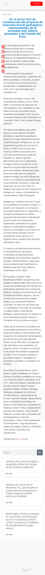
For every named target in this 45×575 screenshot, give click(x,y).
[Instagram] (3, 66)
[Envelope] (3, 51)
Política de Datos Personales (27, 570)
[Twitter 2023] (3, 61)
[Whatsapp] (3, 47)
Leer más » (9, 473)
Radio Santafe (21, 439)
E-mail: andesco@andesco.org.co (22, 561)
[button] (5, 5)
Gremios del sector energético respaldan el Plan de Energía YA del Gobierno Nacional (22, 464)
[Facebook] (3, 56)
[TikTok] (3, 71)
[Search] (40, 452)
